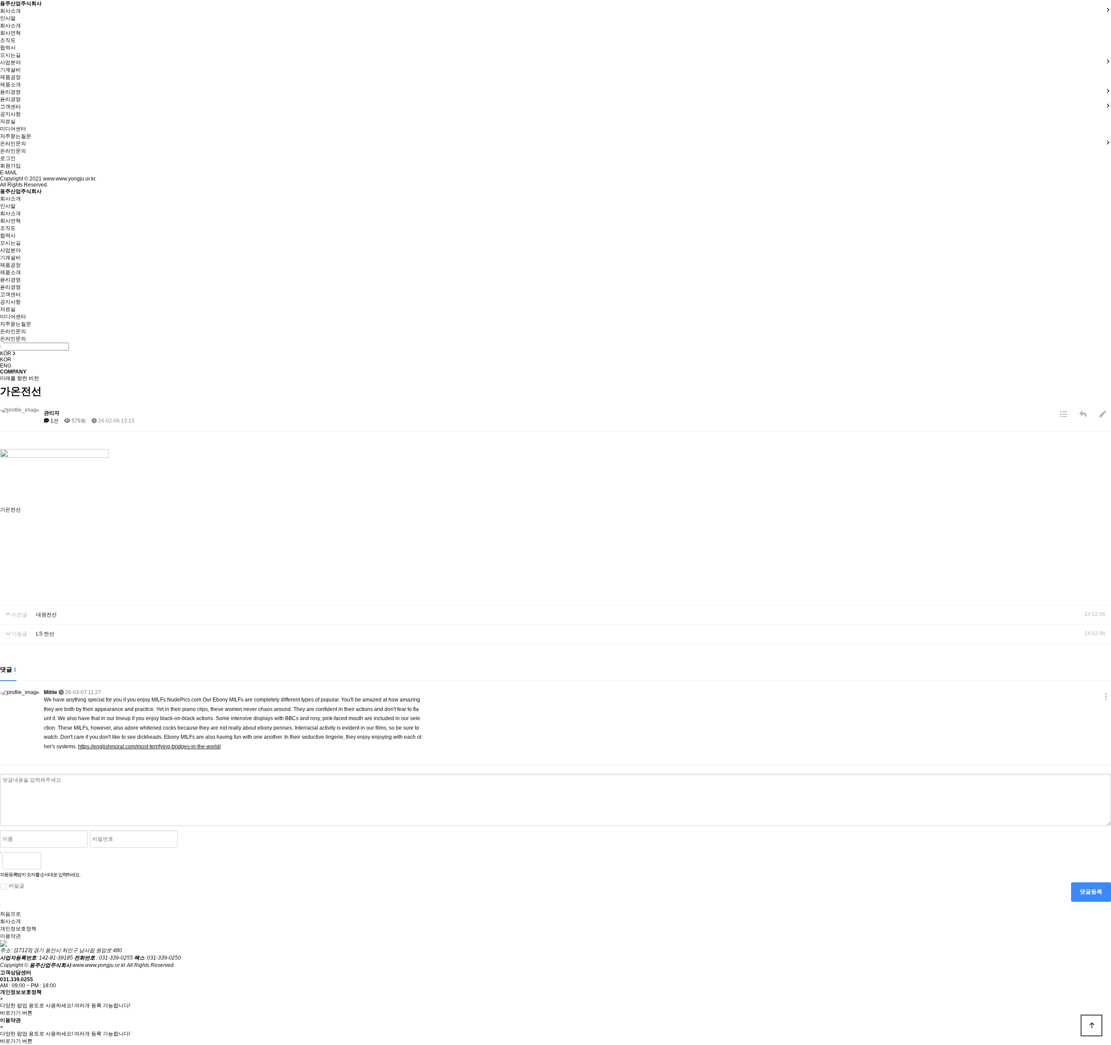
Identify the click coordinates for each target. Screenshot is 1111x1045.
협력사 (8, 48)
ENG (5, 366)
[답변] (1083, 414)
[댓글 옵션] (1106, 696)
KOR (5, 360)
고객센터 (10, 295)
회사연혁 (10, 33)
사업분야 (10, 250)
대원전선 (46, 615)
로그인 (8, 158)
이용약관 (10, 936)
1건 (54, 421)
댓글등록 (1091, 891)
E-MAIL (8, 173)
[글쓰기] (1103, 414)
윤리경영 (10, 99)
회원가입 (10, 166)
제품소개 (10, 85)
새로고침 (70, 860)
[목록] (1063, 414)
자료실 (8, 121)
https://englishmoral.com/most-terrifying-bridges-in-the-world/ (149, 747)
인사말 (8, 18)
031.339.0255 (16, 979)
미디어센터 (13, 129)
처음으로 (10, 914)
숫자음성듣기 (51, 860)
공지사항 (10, 114)
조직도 (8, 40)
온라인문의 (13, 151)
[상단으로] (1091, 1025)
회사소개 (10, 26)
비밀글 (16, 886)
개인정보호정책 (18, 929)
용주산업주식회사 (21, 3)
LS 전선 (45, 634)
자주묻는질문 (15, 136)
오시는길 (10, 55)
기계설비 (10, 70)
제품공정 (10, 77)
